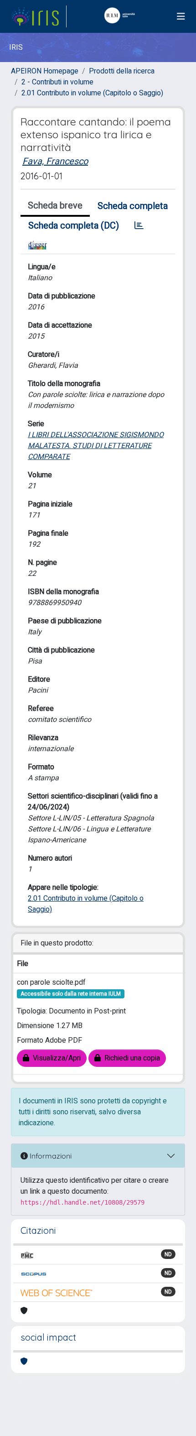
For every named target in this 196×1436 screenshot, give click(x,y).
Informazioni (50, 1155)
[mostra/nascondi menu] (181, 16)
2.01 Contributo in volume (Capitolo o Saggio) (92, 93)
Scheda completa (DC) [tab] (73, 225)
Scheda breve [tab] (55, 205)
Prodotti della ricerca (122, 71)
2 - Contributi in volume (57, 82)
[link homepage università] (122, 16)
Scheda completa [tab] (133, 206)
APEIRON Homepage (44, 71)
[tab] (139, 225)
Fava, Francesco (55, 161)
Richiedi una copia (130, 1058)
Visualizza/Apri (55, 1058)
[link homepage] (39, 16)
